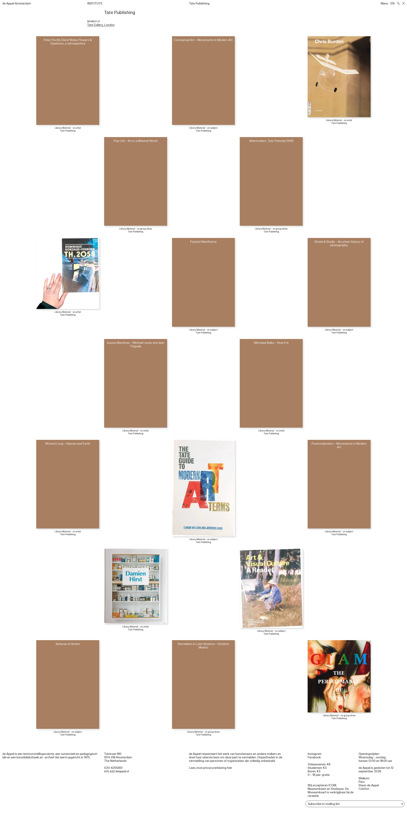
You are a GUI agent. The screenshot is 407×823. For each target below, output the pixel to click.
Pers (362, 782)
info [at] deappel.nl (116, 771)
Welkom (364, 778)
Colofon (364, 789)
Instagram (315, 754)
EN (392, 3)
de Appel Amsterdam (16, 3)
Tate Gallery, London (101, 25)
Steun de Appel (369, 785)
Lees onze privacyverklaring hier (210, 768)
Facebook (314, 757)
